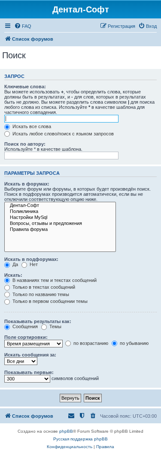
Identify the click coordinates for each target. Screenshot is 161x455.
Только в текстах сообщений (43, 287)
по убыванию (133, 343)
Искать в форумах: (26, 183)
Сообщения (24, 326)
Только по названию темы (40, 294)
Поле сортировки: (26, 337)
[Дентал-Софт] (60, 206)
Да (14, 264)
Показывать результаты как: (37, 321)
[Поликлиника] (60, 212)
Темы (54, 326)
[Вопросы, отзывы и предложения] (60, 224)
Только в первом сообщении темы (49, 301)
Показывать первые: (29, 372)
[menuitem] (22, 26)
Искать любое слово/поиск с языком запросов (62, 133)
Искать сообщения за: (30, 354)
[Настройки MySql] (60, 218)
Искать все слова (31, 126)
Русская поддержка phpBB (80, 439)
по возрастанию (90, 343)
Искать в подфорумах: (31, 259)
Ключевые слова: (25, 86)
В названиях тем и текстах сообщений (54, 280)
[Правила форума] (60, 230)
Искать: (13, 275)
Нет (33, 264)
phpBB (66, 431)
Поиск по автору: (25, 144)
